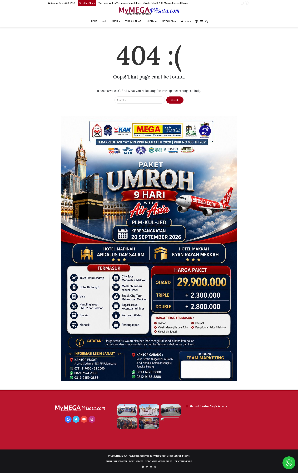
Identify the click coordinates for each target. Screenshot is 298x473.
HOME (94, 21)
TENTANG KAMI (183, 461)
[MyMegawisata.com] (149, 11)
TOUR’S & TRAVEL (133, 21)
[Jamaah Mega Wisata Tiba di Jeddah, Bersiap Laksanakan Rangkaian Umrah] (127, 423)
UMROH (114, 21)
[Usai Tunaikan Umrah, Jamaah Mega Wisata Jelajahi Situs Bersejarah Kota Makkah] (171, 410)
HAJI (104, 21)
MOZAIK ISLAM (169, 21)
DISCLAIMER (136, 461)
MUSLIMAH (152, 21)
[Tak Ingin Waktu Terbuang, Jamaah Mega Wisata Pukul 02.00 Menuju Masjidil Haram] (149, 410)
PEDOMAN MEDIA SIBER (158, 461)
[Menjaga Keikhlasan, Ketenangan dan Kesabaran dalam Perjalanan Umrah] (171, 423)
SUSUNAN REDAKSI (116, 461)
